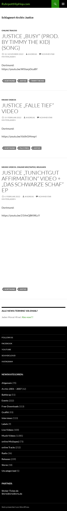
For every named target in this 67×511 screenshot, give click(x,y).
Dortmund (9, 81)
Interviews (7, 418)
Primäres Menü (63, 4)
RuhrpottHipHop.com (16, 4)
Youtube (6, 349)
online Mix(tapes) (26, 167)
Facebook (7, 343)
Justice (23, 81)
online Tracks (9, 30)
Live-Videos (7, 429)
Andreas (32, 54)
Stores (5, 465)
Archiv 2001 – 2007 (12, 388)
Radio (4, 453)
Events (5, 400)
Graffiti (5, 412)
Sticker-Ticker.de (10, 490)
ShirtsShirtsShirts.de (12, 493)
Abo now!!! (27, 317)
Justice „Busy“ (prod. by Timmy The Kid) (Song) (30, 42)
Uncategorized (9, 470)
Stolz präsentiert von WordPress (15, 507)
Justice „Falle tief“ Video (28, 108)
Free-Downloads (10, 406)
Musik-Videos (9, 100)
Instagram (7, 361)
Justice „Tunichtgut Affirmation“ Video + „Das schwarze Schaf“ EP (33, 181)
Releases (41, 167)
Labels (5, 424)
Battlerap (6, 394)
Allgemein (7, 383)
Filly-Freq (24, 148)
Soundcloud (8, 355)
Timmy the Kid (37, 81)
